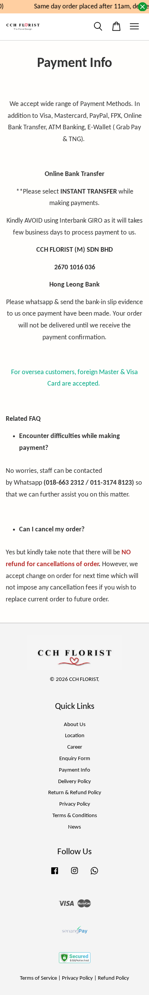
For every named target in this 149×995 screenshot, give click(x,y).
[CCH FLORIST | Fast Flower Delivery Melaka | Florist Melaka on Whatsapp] (94, 875)
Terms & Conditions (74, 816)
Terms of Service (38, 978)
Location (74, 736)
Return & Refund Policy (74, 793)
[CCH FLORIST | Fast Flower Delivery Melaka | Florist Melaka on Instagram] (74, 875)
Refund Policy (113, 978)
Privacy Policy (74, 804)
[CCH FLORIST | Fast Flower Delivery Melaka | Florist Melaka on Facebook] (54, 875)
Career (74, 747)
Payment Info (74, 770)
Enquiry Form (74, 759)
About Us (75, 725)
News (74, 827)
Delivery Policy (74, 782)
